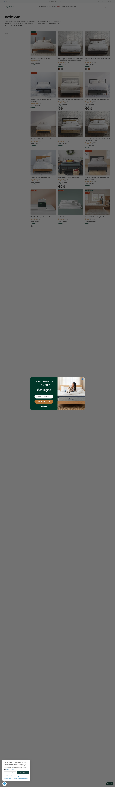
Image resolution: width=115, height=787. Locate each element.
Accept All (22, 772)
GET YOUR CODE (44, 402)
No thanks (44, 406)
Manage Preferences (20, 776)
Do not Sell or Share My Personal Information (16, 778)
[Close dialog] (83, 379)
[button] (4, 783)
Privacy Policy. (10, 769)
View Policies (10, 776)
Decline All (10, 772)
